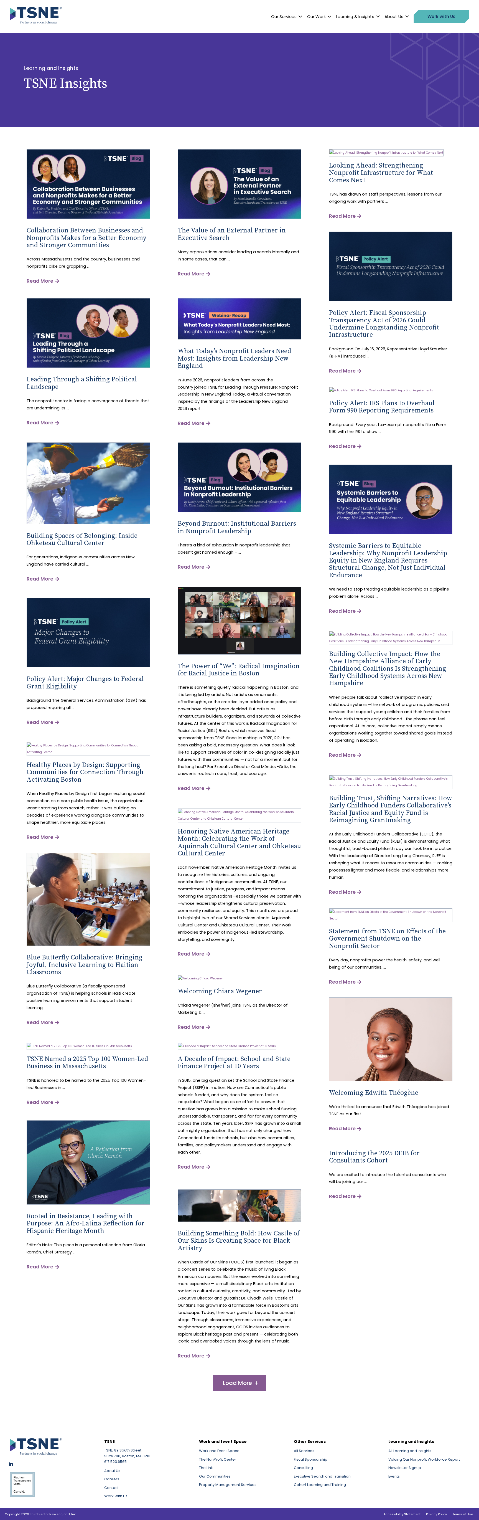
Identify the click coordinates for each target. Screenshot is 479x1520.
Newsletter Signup (404, 1467)
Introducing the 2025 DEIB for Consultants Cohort (374, 1157)
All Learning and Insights (409, 1450)
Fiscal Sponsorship (310, 1459)
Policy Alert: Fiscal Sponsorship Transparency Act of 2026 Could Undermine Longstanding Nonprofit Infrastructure (384, 324)
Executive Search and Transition (322, 1476)
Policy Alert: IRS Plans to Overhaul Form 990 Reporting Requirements (382, 407)
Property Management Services (227, 1484)
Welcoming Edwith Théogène (373, 1093)
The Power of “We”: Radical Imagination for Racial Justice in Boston (239, 670)
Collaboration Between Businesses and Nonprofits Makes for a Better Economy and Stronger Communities (86, 237)
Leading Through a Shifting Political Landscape (82, 383)
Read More (40, 281)
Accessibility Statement (402, 1514)
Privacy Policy (436, 1514)
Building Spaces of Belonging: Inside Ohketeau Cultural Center (82, 539)
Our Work (316, 16)
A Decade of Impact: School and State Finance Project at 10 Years (234, 1062)
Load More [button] (237, 1383)
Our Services (284, 16)
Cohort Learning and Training (320, 1484)
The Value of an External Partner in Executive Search (232, 234)
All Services (304, 1450)
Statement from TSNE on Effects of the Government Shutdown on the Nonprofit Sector (387, 938)
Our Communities (215, 1476)
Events (394, 1476)
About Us (393, 16)
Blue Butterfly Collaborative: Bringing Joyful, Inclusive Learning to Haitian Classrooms (84, 964)
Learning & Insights (355, 16)
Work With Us (116, 1496)
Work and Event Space (219, 1450)
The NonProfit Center (217, 1459)
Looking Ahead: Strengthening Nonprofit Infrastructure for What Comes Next (381, 172)
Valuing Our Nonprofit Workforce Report (424, 1459)
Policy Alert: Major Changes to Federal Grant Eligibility (85, 682)
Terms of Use (462, 1514)
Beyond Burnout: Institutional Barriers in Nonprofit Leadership (237, 527)
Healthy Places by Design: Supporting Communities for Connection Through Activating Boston (85, 772)
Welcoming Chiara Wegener (220, 991)
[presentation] (88, 218)
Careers (111, 1479)
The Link (206, 1467)
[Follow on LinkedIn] (10, 1464)
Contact (111, 1487)
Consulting (303, 1467)
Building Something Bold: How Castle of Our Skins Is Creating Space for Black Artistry (239, 1240)
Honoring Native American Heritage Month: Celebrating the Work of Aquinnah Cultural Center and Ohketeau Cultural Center (239, 842)
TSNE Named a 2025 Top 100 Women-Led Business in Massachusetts (87, 1062)
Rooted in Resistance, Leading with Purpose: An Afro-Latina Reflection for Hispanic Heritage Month (85, 1223)
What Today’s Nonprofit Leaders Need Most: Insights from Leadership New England (234, 358)
